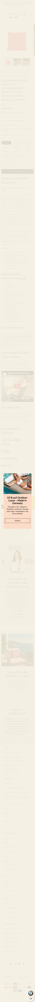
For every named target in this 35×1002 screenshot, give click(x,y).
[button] (17, 520)
